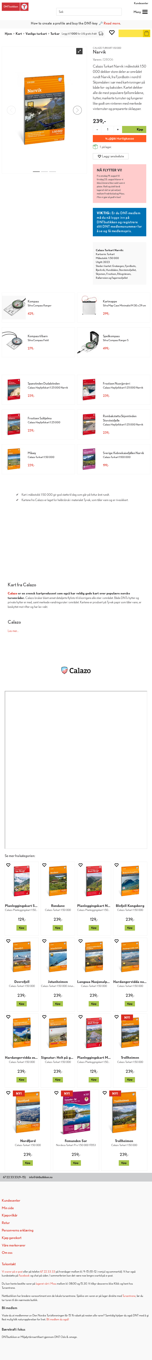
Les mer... (13, 630)
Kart (19, 34)
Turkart (55, 34)
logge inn (118, 217)
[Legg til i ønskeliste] (8, 865)
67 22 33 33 (47, 1271)
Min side (8, 1208)
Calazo (12, 593)
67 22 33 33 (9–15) (14, 1177)
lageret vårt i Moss (46, 1283)
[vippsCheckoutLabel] (119, 138)
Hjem (8, 34)
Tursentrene (129, 1296)
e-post (19, 1271)
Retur (6, 1223)
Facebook (24, 1275)
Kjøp (21, 927)
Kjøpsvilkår (9, 1215)
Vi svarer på (9, 1271)
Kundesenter (141, 3)
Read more (112, 23)
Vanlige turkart (36, 34)
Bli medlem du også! (58, 1319)
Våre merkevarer (13, 1245)
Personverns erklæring (17, 1230)
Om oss (7, 1252)
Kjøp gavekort (11, 1238)
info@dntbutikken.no (40, 1177)
